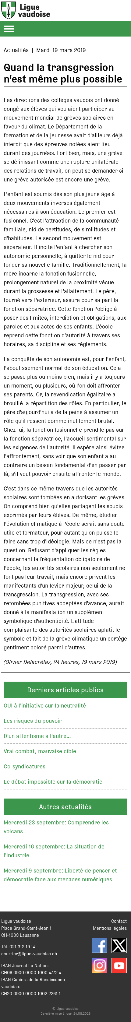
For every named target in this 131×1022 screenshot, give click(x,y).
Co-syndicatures (24, 766)
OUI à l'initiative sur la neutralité (45, 705)
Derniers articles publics (65, 690)
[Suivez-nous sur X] (119, 945)
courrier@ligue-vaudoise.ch (29, 953)
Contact (119, 921)
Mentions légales (110, 928)
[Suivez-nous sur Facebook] (99, 945)
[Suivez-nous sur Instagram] (99, 965)
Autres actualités (65, 807)
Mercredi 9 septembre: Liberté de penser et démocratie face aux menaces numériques (60, 875)
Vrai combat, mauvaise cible (40, 751)
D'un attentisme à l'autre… (37, 736)
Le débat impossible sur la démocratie (53, 781)
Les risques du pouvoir (33, 720)
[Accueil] (25, 15)
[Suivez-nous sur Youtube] (119, 965)
